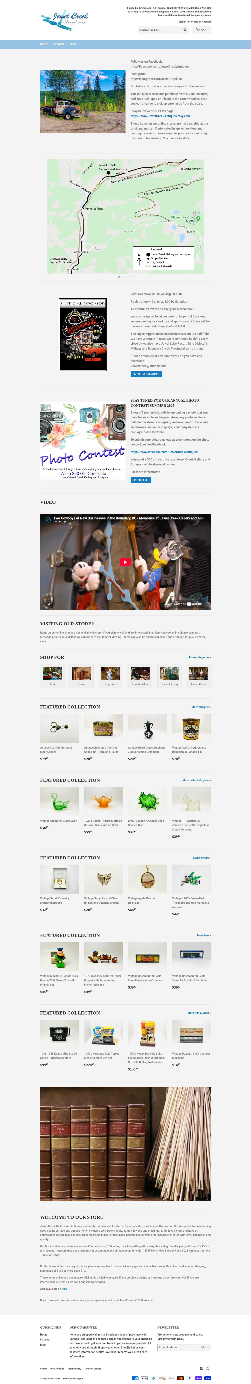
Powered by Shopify (73, 1378)
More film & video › (199, 1012)
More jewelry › (202, 857)
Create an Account (201, 21)
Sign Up (204, 1347)
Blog (72, 44)
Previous (47, 216)
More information (146, 374)
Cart (204, 29)
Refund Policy (74, 1368)
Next (203, 216)
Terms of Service (92, 1368)
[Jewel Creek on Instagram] (207, 1368)
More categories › (200, 657)
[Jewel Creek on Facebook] (201, 1368)
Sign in (182, 21)
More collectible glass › (197, 780)
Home (43, 44)
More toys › (204, 935)
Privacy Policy (57, 1368)
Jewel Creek (54, 1378)
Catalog (58, 44)
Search (43, 1368)
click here (141, 480)
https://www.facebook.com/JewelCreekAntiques (164, 452)
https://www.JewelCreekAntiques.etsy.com (160, 116)
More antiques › (201, 707)
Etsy (64, 1288)
